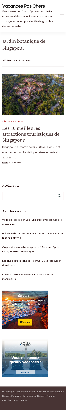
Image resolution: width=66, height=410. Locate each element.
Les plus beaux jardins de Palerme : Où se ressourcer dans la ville (31, 263)
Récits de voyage (13, 121)
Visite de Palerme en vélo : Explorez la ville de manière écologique (32, 222)
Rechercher (11, 185)
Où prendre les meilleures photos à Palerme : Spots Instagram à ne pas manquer (31, 249)
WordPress (21, 400)
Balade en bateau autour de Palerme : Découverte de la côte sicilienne (32, 235)
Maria (5, 163)
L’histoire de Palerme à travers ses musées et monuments (27, 276)
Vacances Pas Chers (23, 6)
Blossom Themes (46, 396)
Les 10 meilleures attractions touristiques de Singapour (31, 134)
